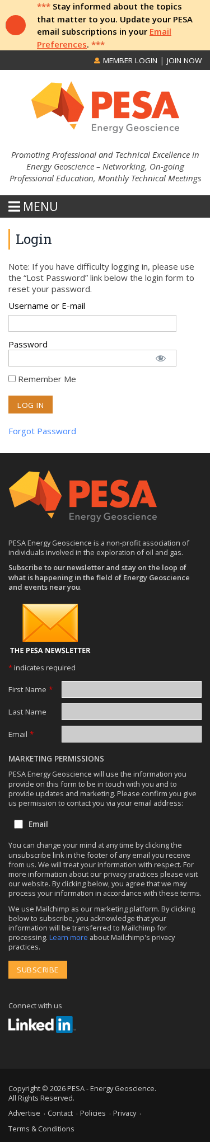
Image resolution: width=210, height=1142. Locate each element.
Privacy (124, 1113)
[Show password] (160, 354)
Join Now (184, 60)
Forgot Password (42, 430)
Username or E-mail (46, 305)
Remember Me (46, 378)
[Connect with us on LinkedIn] (42, 1024)
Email (21, 734)
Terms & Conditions (41, 1129)
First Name (30, 689)
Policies (93, 1113)
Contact (60, 1113)
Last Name (27, 712)
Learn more (69, 937)
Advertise (24, 1113)
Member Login (129, 60)
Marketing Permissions (56, 759)
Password (28, 344)
